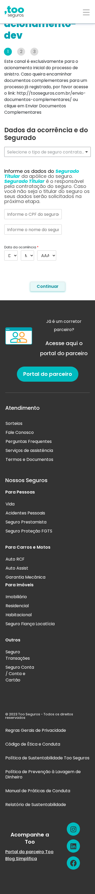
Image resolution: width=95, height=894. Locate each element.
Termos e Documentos (29, 459)
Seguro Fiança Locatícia (30, 624)
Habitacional (19, 615)
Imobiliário (16, 597)
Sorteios (14, 423)
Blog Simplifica (21, 859)
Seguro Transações (18, 655)
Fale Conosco (20, 432)
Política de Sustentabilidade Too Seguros (47, 758)
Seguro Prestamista (26, 522)
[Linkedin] (73, 846)
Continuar (48, 286)
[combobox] (47, 152)
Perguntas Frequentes (29, 441)
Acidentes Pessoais (25, 513)
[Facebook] (73, 863)
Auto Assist (17, 568)
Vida (10, 504)
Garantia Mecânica (25, 577)
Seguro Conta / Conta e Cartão (20, 673)
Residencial (17, 606)
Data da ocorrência (21, 247)
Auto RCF (15, 559)
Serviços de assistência (29, 450)
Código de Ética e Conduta (32, 744)
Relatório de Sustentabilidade (35, 804)
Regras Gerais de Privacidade (35, 730)
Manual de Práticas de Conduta (37, 791)
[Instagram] (73, 829)
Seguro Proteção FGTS (29, 531)
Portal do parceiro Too (29, 852)
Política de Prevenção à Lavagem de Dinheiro (43, 774)
